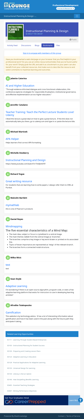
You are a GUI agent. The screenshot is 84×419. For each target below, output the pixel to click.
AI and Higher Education (20, 85)
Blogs (37, 45)
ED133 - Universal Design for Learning (21, 368)
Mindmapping (14, 226)
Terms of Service (73, 416)
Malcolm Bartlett (18, 198)
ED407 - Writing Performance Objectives (22, 391)
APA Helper (12, 139)
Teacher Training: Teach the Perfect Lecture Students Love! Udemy (40, 113)
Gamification (13, 312)
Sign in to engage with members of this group (42, 53)
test (8, 264)
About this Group (34, 34)
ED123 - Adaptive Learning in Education (21, 357)
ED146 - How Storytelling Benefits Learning (23, 379)
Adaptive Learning (16, 286)
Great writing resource (19, 181)
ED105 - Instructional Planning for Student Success (26, 345)
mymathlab (12, 205)
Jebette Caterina (18, 78)
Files (58, 45)
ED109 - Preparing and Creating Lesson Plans (23, 351)
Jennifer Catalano (19, 104)
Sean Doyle (15, 279)
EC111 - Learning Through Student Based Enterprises (26, 340)
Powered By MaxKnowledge (15, 416)
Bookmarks (48, 45)
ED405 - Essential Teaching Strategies (21, 385)
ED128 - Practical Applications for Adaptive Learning (26, 362)
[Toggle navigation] (77, 16)
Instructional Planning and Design (26, 160)
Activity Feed (12, 45)
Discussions (26, 45)
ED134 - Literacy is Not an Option (19, 374)
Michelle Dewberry (19, 153)
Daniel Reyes (16, 219)
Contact (61, 416)
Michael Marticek (18, 131)
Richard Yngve (17, 174)
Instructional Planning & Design (47, 31)
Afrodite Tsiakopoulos (21, 305)
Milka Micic (15, 257)
